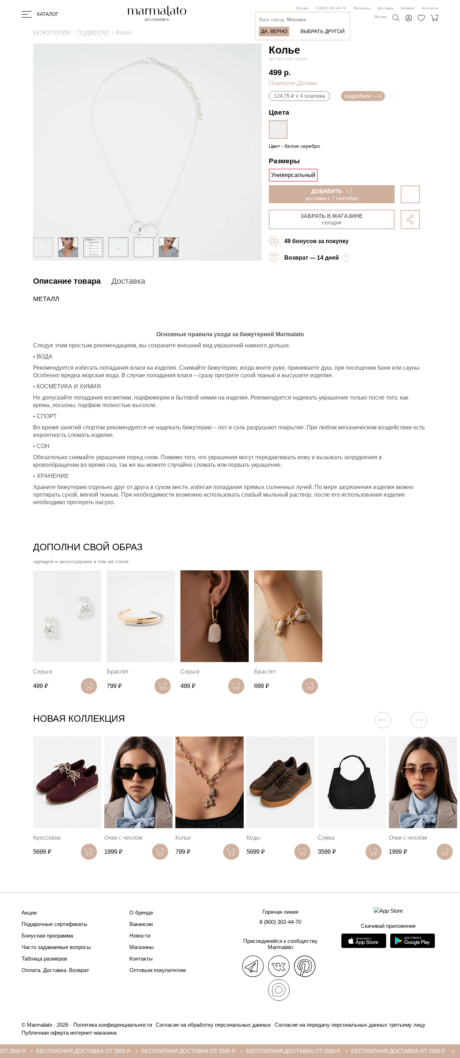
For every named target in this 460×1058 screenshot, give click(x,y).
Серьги (42, 672)
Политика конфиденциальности (112, 1025)
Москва (302, 8)
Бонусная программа (47, 935)
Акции (29, 912)
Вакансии (141, 924)
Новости (139, 935)
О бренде (141, 912)
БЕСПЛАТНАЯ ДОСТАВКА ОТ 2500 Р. (62, 1051)
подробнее (357, 96)
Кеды (254, 838)
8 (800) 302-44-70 (331, 8)
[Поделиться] (410, 219)
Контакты (430, 8)
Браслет (118, 672)
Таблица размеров (44, 959)
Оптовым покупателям (157, 970)
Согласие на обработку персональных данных (213, 1025)
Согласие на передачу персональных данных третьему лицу (350, 1025)
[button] (419, 720)
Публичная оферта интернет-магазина (69, 1033)
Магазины (362, 8)
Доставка (386, 8)
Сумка (326, 838)
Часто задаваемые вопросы (56, 947)
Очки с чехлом (123, 838)
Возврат (408, 8)
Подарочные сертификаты (54, 924)
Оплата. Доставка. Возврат (55, 970)
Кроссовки (47, 838)
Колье (183, 838)
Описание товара (67, 281)
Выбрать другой (322, 31)
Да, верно (274, 31)
